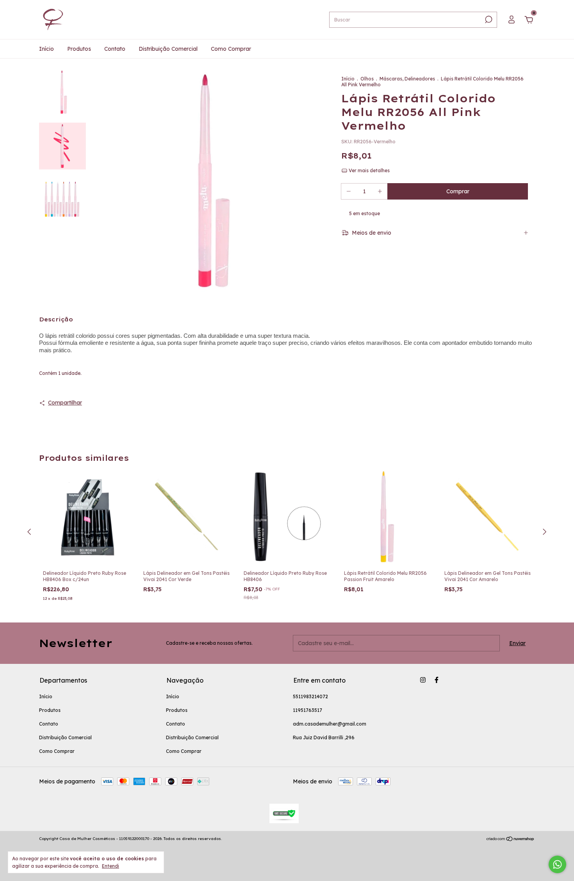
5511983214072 (310, 696)
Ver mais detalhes (369, 170)
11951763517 (307, 710)
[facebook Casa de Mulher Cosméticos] (436, 680)
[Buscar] (488, 19)
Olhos (367, 79)
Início (46, 48)
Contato (114, 48)
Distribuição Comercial (168, 48)
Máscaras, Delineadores (407, 79)
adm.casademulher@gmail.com (329, 724)
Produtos (79, 48)
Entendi (110, 866)
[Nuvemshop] (510, 839)
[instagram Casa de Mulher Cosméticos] (423, 680)
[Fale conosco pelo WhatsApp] (557, 864)
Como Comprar (231, 48)
